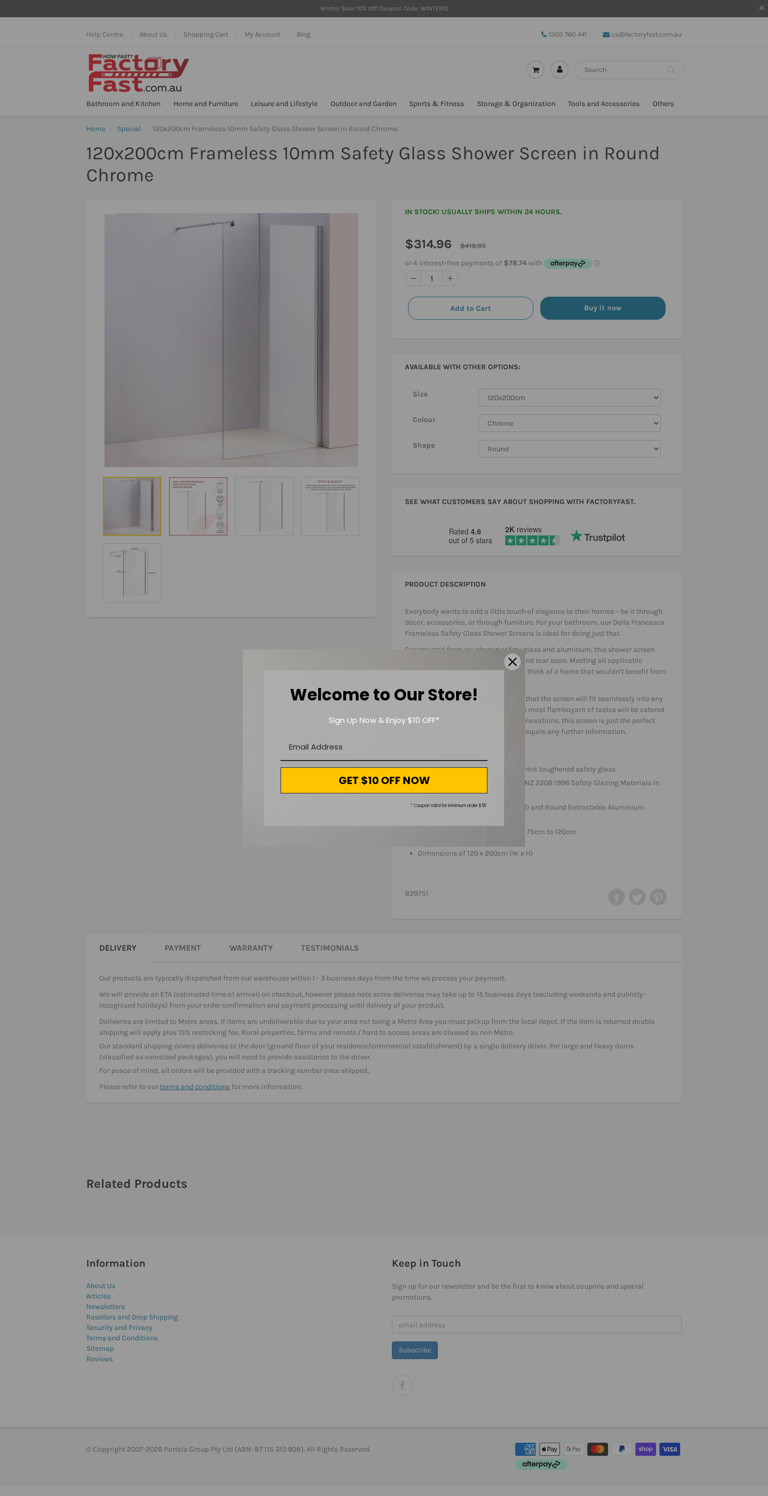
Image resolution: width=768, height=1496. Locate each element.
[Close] (512, 661)
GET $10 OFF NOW (384, 780)
